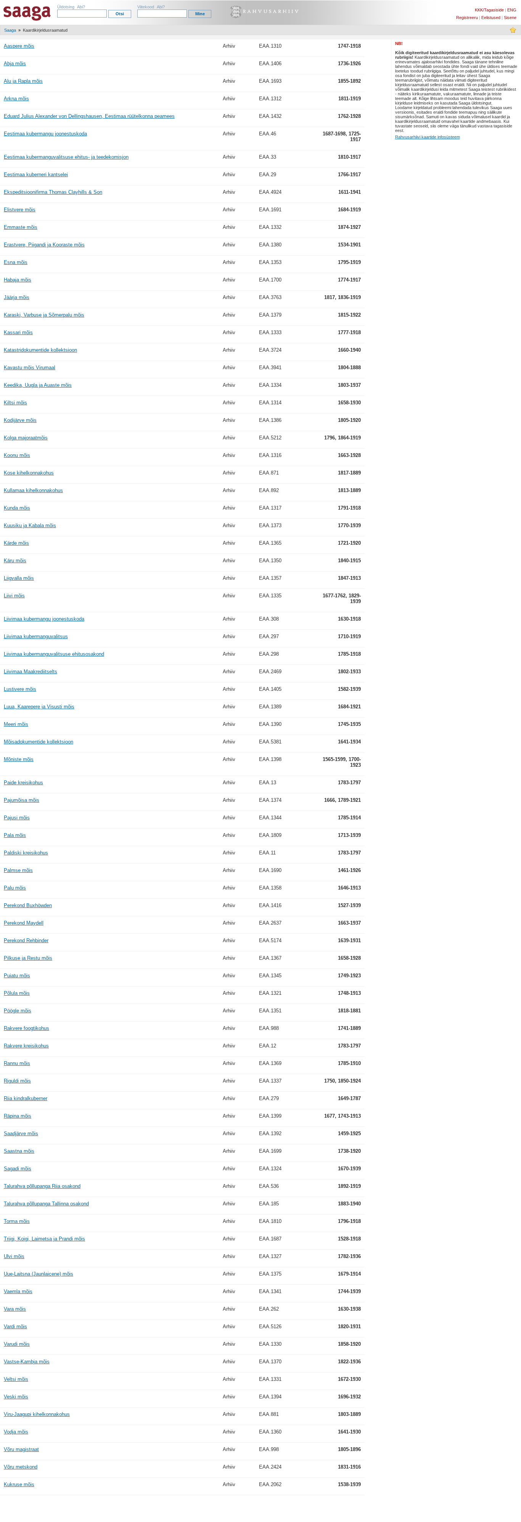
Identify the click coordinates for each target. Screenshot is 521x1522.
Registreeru (467, 17)
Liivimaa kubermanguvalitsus (36, 636)
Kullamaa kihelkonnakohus (33, 490)
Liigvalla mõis (19, 578)
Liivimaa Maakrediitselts (30, 671)
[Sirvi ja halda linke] (513, 31)
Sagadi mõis (17, 1168)
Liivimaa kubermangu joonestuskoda (44, 619)
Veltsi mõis (16, 1379)
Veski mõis (16, 1397)
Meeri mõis (16, 724)
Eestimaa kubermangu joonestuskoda (45, 134)
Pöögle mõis (17, 1011)
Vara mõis (15, 1309)
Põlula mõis (17, 993)
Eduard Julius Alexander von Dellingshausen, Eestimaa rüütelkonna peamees (89, 116)
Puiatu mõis (17, 975)
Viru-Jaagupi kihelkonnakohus (37, 1414)
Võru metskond (20, 1467)
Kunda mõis (17, 508)
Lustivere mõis (20, 689)
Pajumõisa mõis (21, 800)
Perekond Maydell (23, 923)
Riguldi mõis (17, 1081)
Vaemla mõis (18, 1291)
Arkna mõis (16, 98)
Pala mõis (15, 835)
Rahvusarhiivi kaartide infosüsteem (427, 137)
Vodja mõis (16, 1432)
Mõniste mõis (19, 759)
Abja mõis (15, 63)
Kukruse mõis (19, 1484)
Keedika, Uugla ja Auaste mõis (38, 385)
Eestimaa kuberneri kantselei (36, 174)
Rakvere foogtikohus (26, 1028)
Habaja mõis (17, 280)
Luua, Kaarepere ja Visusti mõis (39, 707)
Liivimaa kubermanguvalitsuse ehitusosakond (54, 654)
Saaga (10, 30)
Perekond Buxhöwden (28, 905)
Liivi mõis (14, 596)
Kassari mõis (18, 332)
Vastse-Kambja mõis (27, 1361)
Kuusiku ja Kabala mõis (30, 525)
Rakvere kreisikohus (26, 1046)
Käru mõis (15, 560)
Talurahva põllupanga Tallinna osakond (46, 1204)
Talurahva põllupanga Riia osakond (42, 1186)
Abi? (81, 7)
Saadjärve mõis (21, 1133)
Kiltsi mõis (15, 402)
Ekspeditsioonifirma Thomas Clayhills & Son (53, 192)
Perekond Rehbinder (26, 940)
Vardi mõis (15, 1326)
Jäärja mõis (16, 297)
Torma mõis (17, 1221)
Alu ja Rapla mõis (23, 81)
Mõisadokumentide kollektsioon (38, 742)
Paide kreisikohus (23, 782)
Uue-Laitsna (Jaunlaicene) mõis (38, 1274)
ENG (511, 10)
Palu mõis (15, 888)
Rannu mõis (17, 1063)
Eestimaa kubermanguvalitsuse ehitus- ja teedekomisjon (66, 157)
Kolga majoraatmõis (26, 438)
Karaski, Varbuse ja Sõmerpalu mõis (44, 315)
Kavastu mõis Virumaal (29, 367)
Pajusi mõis (17, 818)
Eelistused (490, 17)
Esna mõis (15, 262)
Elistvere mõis (19, 209)
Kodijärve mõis (20, 420)
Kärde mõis (16, 543)
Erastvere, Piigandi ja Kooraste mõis (44, 245)
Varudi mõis (17, 1344)
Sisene (510, 17)
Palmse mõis (18, 870)
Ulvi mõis (14, 1256)
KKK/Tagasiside (489, 10)
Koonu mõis (17, 455)
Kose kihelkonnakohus (29, 473)
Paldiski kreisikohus (26, 853)
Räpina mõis (17, 1116)
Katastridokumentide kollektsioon (40, 350)
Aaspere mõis (19, 46)
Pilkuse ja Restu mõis (28, 958)
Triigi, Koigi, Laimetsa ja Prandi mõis (44, 1239)
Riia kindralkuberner (25, 1098)
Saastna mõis (19, 1151)
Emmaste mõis (20, 227)
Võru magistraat (21, 1449)
